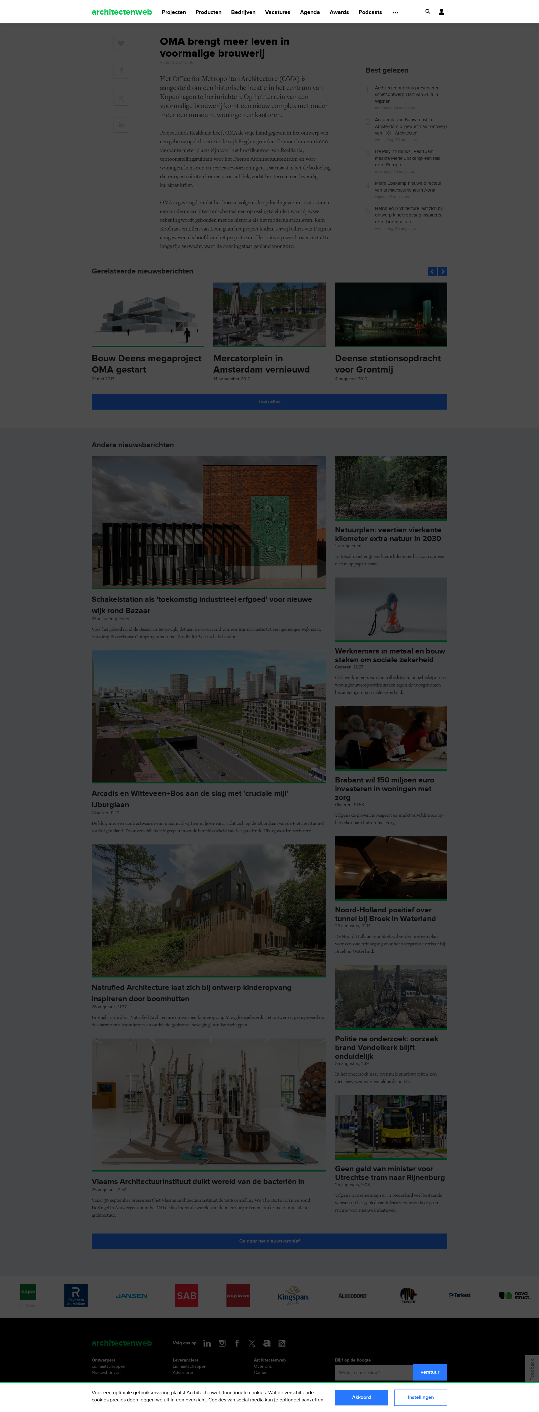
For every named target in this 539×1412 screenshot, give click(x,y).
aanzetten (312, 1400)
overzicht (196, 1400)
